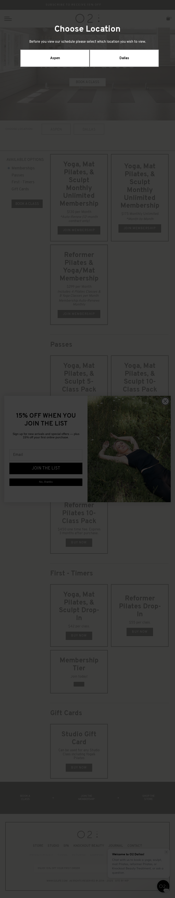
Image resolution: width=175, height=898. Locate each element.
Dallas (124, 58)
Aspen (55, 58)
